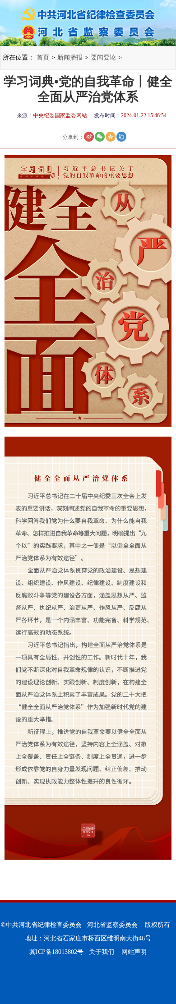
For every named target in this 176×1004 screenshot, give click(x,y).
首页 (43, 57)
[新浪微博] (89, 137)
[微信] (100, 137)
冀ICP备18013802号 (56, 952)
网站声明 (134, 952)
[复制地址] (121, 137)
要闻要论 (103, 57)
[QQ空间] (111, 137)
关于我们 (101, 952)
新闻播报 (70, 57)
